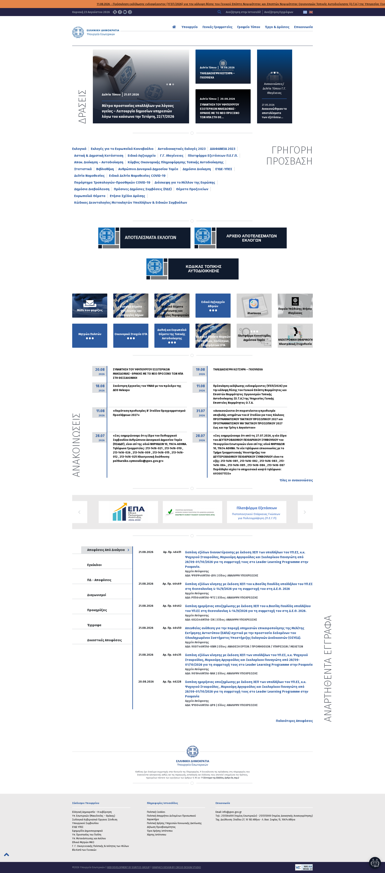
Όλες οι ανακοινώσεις (296, 480)
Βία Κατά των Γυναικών (84, 850)
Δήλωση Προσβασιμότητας (161, 827)
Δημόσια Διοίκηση (197, 169)
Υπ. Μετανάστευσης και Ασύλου (89, 838)
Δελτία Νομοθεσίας (89, 176)
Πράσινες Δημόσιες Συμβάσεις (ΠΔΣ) (143, 189)
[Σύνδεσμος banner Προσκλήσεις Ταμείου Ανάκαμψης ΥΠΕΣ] (128, 512)
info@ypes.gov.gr (232, 812)
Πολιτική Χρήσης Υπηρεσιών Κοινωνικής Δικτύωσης (174, 823)
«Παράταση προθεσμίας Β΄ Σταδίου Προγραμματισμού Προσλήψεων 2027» (149, 413)
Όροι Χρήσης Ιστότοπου (160, 830)
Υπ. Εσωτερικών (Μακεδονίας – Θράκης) (93, 815)
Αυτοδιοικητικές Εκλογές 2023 (182, 149)
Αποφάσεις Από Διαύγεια (106, 550)
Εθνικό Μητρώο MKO (83, 842)
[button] (79, 512)
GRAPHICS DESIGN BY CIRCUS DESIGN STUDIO (176, 867)
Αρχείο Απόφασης (197, 571)
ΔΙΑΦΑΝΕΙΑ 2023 (222, 149)
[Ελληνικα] (305, 12)
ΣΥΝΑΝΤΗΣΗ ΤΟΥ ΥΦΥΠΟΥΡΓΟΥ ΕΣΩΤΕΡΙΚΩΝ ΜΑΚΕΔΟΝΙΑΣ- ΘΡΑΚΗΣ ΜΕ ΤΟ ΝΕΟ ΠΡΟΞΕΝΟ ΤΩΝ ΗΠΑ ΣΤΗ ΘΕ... (219, 111)
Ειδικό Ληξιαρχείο (142, 155)
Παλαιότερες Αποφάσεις (294, 721)
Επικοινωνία (303, 27)
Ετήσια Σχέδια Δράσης (127, 196)
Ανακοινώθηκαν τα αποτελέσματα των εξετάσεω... (274, 113)
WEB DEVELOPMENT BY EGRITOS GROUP (128, 867)
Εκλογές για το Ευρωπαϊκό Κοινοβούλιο (122, 149)
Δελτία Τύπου (111, 94)
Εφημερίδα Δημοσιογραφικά (87, 830)
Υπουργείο (190, 27)
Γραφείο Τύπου (248, 27)
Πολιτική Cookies (156, 812)
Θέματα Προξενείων (192, 189)
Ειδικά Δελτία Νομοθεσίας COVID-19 (137, 176)
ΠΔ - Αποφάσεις (99, 580)
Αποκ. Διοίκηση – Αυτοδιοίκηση (98, 162)
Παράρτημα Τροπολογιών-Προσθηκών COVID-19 (112, 182)
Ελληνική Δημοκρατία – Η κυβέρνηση (92, 812)
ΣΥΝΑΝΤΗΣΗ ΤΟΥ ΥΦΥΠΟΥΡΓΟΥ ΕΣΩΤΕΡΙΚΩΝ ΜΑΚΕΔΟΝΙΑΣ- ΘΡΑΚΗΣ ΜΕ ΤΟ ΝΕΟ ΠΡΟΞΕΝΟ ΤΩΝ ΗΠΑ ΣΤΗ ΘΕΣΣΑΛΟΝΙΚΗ (148, 374)
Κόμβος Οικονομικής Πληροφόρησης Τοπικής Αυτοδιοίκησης (176, 162)
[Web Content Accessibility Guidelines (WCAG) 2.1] (257, 867)
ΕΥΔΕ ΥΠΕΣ (77, 827)
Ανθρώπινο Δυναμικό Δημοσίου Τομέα (148, 169)
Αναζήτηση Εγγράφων (278, 12)
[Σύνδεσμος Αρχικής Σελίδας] (174, 27)
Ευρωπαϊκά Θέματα (89, 196)
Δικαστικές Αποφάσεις (104, 640)
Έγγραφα (94, 625)
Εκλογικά (79, 149)
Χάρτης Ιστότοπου (156, 834)
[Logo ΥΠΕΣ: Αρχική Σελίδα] (108, 32)
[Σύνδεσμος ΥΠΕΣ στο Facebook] (120, 12)
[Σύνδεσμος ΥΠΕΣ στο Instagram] (130, 12)
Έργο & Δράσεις (277, 27)
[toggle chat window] (375, 863)
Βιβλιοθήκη (105, 169)
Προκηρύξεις (97, 610)
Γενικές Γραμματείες (217, 27)
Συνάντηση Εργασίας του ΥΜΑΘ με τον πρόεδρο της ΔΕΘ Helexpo (147, 388)
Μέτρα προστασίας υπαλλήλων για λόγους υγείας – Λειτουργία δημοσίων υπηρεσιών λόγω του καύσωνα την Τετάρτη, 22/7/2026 (138, 111)
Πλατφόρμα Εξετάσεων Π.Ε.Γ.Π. (213, 155)
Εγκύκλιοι (94, 565)
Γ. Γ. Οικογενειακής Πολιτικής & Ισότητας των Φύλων (100, 846)
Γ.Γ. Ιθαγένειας (171, 155)
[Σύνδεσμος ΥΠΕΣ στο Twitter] (115, 12)
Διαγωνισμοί (96, 595)
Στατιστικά (83, 169)
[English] (311, 12)
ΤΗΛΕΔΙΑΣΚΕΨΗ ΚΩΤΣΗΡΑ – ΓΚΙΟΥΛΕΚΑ (217, 75)
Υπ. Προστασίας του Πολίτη (86, 834)
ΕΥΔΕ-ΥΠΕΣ (223, 169)
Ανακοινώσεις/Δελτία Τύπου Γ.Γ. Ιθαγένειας (274, 88)
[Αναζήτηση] (219, 12)
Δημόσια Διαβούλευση (91, 189)
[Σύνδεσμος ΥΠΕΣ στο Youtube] (125, 12)
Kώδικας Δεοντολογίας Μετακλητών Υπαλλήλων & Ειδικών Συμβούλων (130, 202)
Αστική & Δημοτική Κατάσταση (98, 155)
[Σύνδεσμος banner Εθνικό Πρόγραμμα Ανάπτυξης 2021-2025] (192, 512)
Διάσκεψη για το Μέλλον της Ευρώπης (185, 182)
